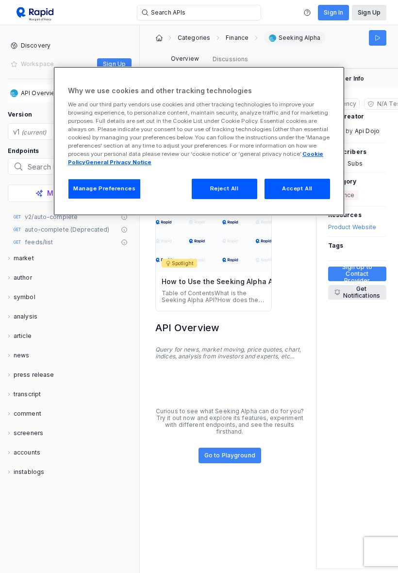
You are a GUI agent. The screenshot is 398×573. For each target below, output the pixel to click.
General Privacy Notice (118, 162)
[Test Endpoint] (377, 38)
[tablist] (209, 59)
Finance (237, 37)
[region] (199, 141)
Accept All (297, 188)
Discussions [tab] (230, 59)
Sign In (333, 12)
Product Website (352, 227)
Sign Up (369, 12)
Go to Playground (229, 455)
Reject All (224, 188)
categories (194, 37)
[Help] (307, 12)
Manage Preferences (104, 188)
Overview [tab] (185, 58)
